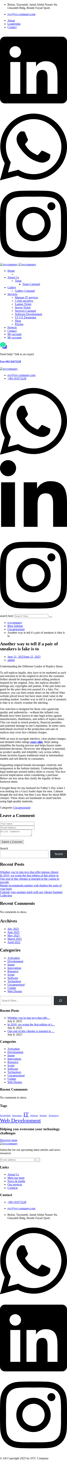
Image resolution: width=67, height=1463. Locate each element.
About (11, 20)
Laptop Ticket (23, 304)
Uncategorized (21, 807)
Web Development (20, 1120)
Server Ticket (23, 307)
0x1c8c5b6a (5, 1115)
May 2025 (13, 935)
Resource (12, 971)
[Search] (60, 1000)
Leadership (13, 23)
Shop (18, 320)
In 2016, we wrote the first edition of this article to (29, 875)
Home (11, 270)
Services (12, 294)
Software (12, 978)
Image (11, 964)
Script (10, 974)
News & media (16, 1181)
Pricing (19, 324)
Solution (43, 1115)
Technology (14, 981)
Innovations (14, 968)
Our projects (14, 1184)
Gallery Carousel (25, 290)
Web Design (14, 991)
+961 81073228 (10, 361)
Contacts (12, 1187)
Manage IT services (26, 297)
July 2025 (13, 928)
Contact (12, 27)
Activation (13, 958)
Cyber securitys (24, 300)
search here (6, 615)
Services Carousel (25, 310)
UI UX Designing (25, 317)
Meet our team (15, 1177)
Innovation (17, 1115)
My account (14, 334)
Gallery (11, 287)
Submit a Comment (11, 842)
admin (11, 660)
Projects (12, 327)
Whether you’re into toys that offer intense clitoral (29, 872)
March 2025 (14, 938)
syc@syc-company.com (21, 14)
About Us (13, 277)
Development (15, 961)
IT (26, 1114)
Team (18, 280)
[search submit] (50, 616)
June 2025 (13, 932)
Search (4, 848)
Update (11, 988)
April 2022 (13, 942)
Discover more (8, 1140)
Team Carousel (31, 284)
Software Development (28, 314)
